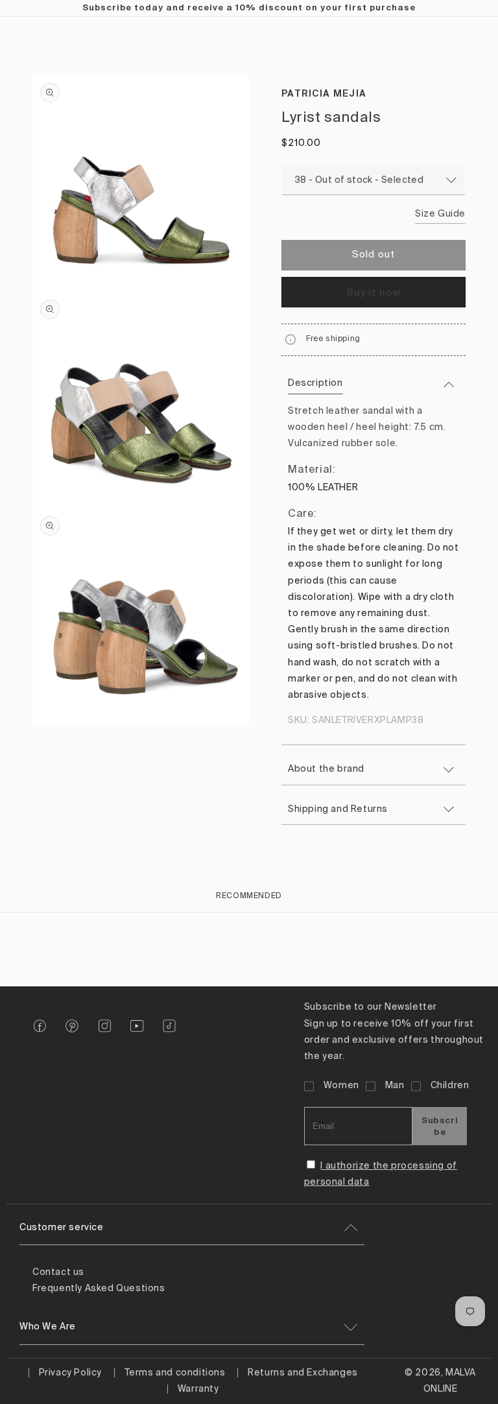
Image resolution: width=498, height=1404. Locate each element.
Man (395, 1085)
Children (450, 1085)
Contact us (58, 1272)
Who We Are (47, 1326)
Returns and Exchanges (303, 1372)
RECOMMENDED (249, 896)
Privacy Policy (70, 1372)
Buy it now (374, 292)
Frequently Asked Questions (98, 1288)
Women (341, 1085)
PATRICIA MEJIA (323, 93)
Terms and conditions (175, 1372)
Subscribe (439, 1125)
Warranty (198, 1389)
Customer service (61, 1227)
